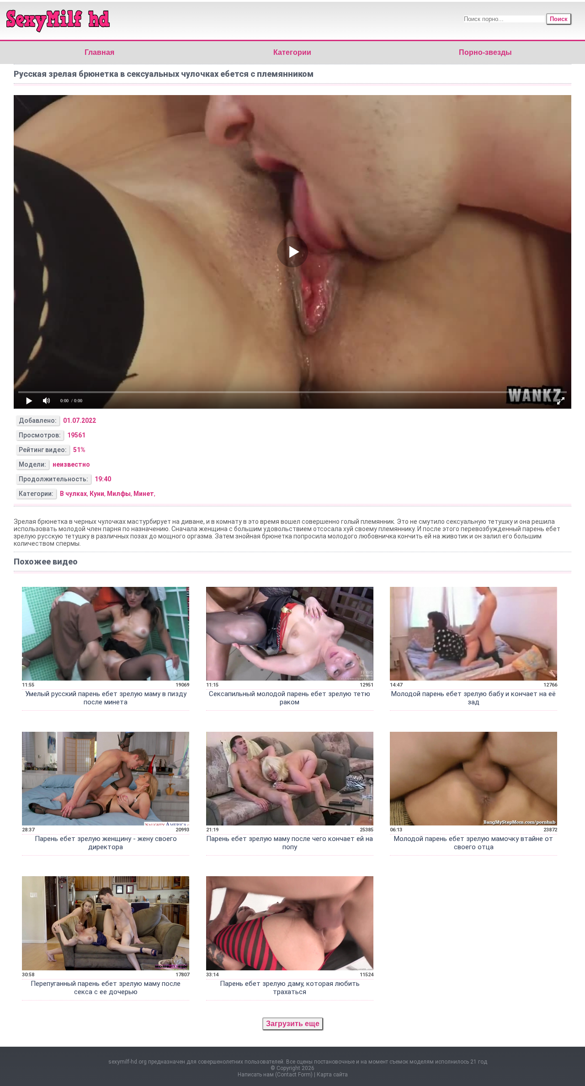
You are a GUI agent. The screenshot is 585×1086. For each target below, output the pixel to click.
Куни (97, 493)
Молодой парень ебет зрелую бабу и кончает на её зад (473, 698)
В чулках (73, 493)
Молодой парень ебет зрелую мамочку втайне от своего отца (473, 843)
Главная (99, 52)
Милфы (119, 493)
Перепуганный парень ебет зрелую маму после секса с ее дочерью (106, 988)
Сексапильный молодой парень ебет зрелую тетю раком (289, 698)
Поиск (559, 19)
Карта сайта (332, 1074)
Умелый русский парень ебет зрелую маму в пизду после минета (105, 698)
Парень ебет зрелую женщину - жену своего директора (106, 843)
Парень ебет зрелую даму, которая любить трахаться (290, 988)
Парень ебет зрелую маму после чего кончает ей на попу (289, 843)
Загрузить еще (292, 1023)
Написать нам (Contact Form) (275, 1074)
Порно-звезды (485, 52)
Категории (292, 52)
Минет (143, 493)
